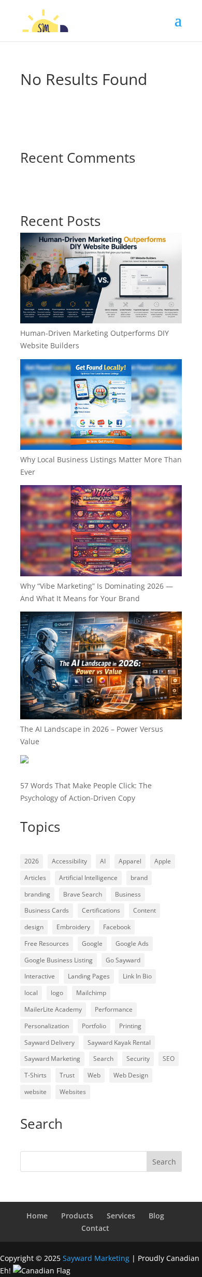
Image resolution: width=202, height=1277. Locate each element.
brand (139, 877)
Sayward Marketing (52, 1058)
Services (121, 1216)
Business (128, 894)
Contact (95, 1228)
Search (103, 1058)
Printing (130, 1025)
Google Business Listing (58, 960)
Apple (162, 861)
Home (37, 1216)
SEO (169, 1058)
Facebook (117, 927)
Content (144, 910)
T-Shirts (35, 1075)
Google (92, 943)
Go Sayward (123, 960)
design (34, 927)
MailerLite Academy (53, 1009)
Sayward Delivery (49, 1042)
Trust (67, 1075)
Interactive (39, 976)
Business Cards (46, 910)
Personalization (46, 1025)
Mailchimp (91, 992)
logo (57, 992)
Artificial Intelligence (88, 877)
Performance (114, 1009)
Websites (73, 1091)
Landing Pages (89, 976)
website (35, 1091)
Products (77, 1216)
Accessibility (69, 861)
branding (37, 894)
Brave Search (82, 894)
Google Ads (132, 943)
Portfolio (94, 1025)
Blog (156, 1216)
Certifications (101, 910)
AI (103, 861)
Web (94, 1075)
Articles (35, 877)
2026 (31, 861)
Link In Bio (137, 976)
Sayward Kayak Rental (119, 1042)
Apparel (130, 861)
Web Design (130, 1075)
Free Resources (46, 943)
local (31, 992)
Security (138, 1058)
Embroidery (73, 927)
